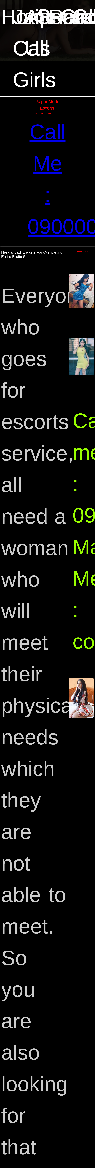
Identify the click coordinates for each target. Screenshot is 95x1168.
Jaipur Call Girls (18, 48)
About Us (30, 32)
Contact (77, 16)
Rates (53, 16)
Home (6, 16)
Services (42, 16)
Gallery (65, 16)
